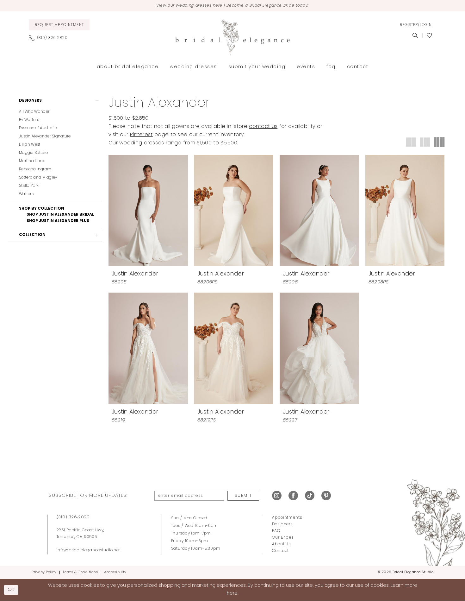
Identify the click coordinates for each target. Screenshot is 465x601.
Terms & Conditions (80, 572)
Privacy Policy (44, 572)
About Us (281, 544)
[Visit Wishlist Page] (429, 35)
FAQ (276, 531)
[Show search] (415, 35)
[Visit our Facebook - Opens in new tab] (293, 495)
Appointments (287, 518)
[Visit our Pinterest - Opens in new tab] (326, 495)
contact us (263, 126)
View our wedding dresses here (189, 6)
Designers (282, 524)
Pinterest (141, 134)
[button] (415, 25)
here (232, 593)
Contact (280, 551)
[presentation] (148, 210)
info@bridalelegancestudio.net (89, 550)
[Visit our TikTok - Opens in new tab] (310, 495)
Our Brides (283, 538)
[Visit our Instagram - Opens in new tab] (277, 495)
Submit (243, 496)
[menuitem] (59, 24)
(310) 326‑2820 (73, 517)
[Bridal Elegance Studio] (232, 37)
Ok (11, 589)
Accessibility (115, 572)
